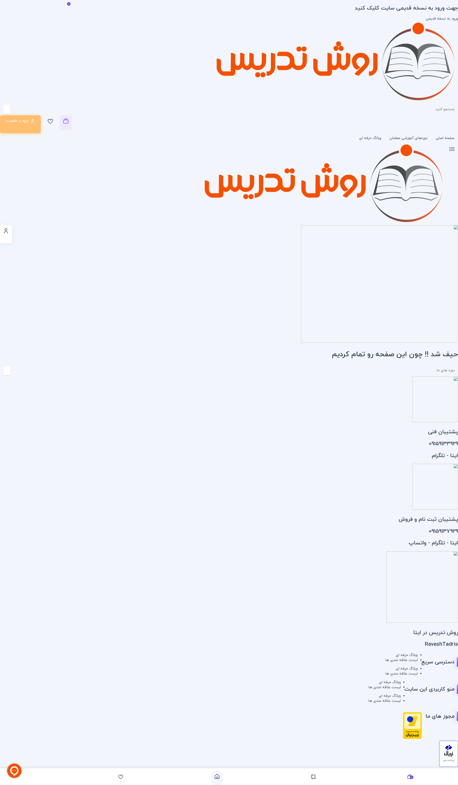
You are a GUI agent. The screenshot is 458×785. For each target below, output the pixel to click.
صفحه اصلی (445, 138)
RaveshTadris (441, 644)
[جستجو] (23, 109)
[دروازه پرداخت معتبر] (412, 738)
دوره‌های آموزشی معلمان (408, 138)
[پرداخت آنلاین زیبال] (448, 766)
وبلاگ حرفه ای (370, 138)
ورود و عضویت (17, 120)
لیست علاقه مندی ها (401, 660)
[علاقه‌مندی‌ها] (50, 122)
